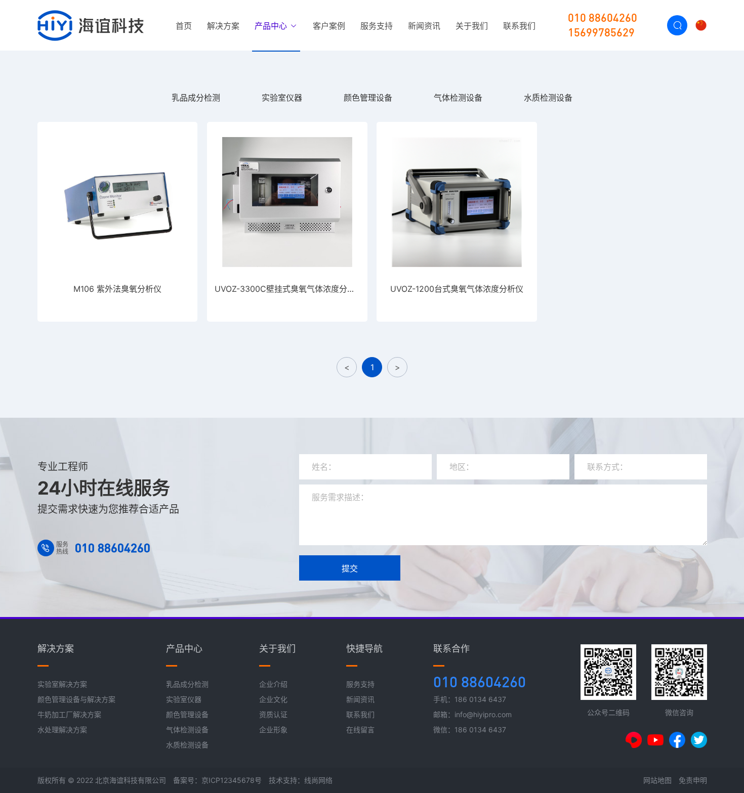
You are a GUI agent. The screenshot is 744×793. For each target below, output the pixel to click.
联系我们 (519, 26)
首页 (184, 26)
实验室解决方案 (62, 684)
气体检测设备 (458, 98)
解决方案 (223, 26)
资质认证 (273, 714)
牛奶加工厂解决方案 (69, 714)
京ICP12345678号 (231, 780)
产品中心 (272, 26)
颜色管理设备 (368, 98)
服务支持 (376, 26)
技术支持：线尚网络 (301, 780)
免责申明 (693, 780)
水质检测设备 (548, 98)
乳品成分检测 (196, 98)
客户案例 (329, 26)
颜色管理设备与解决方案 (76, 699)
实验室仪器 (282, 98)
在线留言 (360, 729)
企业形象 (273, 729)
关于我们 (472, 26)
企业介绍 (273, 684)
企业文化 (273, 699)
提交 (350, 568)
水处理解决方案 (62, 729)
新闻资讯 (424, 26)
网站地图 (657, 780)
